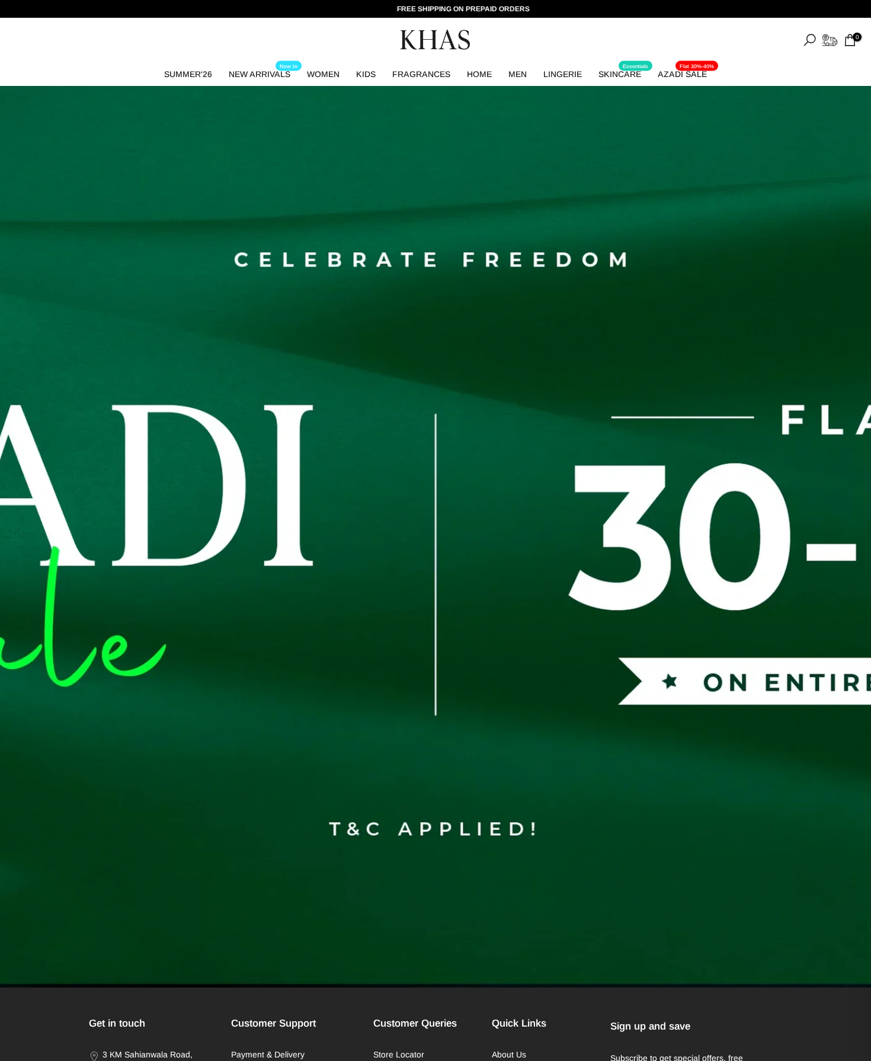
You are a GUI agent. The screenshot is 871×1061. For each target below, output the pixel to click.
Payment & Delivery (268, 1054)
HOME (479, 74)
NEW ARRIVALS (263, 72)
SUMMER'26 (188, 74)
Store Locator (398, 1054)
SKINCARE (623, 72)
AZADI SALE (686, 72)
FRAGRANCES (421, 74)
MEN (517, 74)
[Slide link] (435, 537)
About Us (509, 1054)
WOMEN (323, 74)
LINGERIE (562, 74)
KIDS (366, 74)
